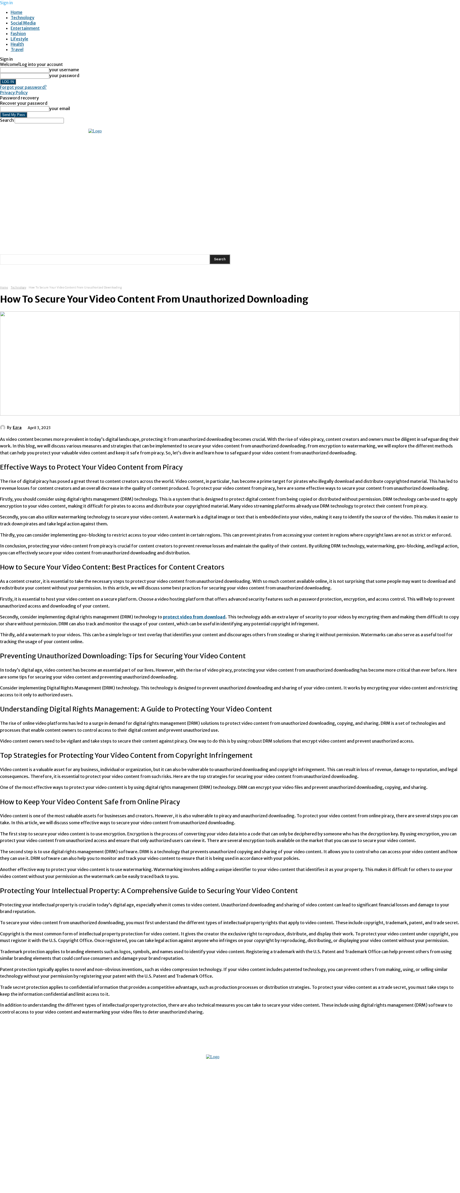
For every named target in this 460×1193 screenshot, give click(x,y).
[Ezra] (3, 427)
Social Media (23, 23)
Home (16, 12)
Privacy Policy (14, 92)
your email (59, 108)
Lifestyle (19, 38)
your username (64, 69)
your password (64, 75)
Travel (17, 49)
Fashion (18, 33)
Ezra (17, 427)
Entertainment (25, 28)
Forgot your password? (23, 87)
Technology (22, 17)
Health (17, 44)
